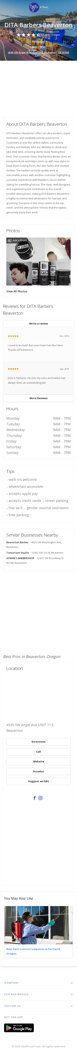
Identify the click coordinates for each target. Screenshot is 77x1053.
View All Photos (16, 291)
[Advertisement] (38, 87)
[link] (38, 7)
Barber (41, 41)
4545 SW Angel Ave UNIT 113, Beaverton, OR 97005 (38, 52)
